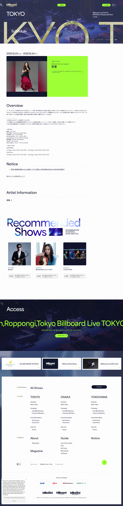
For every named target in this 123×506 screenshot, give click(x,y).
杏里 (8, 200)
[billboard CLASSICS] (61, 493)
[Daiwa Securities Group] (81, 483)
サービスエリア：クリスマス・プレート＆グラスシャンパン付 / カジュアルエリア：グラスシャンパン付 (66, 72)
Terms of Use (33, 464)
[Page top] (104, 462)
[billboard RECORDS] (75, 493)
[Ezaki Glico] (55, 483)
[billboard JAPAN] (48, 493)
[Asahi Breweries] (42, 483)
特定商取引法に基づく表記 (46, 464)
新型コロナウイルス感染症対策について (15, 176)
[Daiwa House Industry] (68, 483)
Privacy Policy (59, 464)
